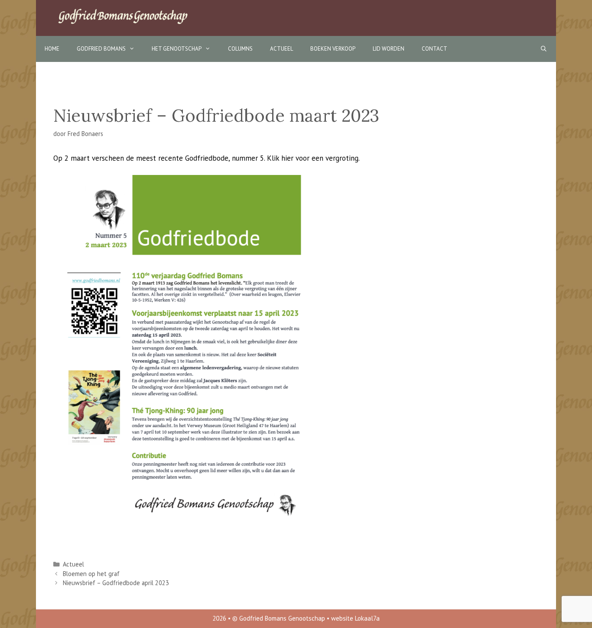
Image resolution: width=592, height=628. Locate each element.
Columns (240, 48)
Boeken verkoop (332, 48)
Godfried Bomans (101, 48)
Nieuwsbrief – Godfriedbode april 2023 (116, 583)
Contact (434, 48)
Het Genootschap (177, 48)
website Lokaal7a (355, 618)
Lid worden (388, 48)
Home (52, 48)
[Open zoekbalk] (543, 49)
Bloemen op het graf (91, 574)
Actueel (281, 48)
